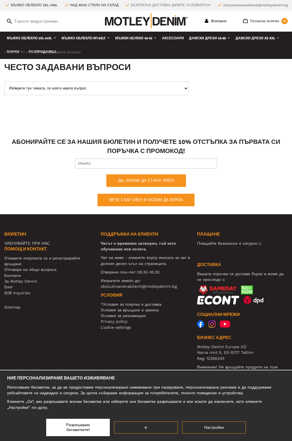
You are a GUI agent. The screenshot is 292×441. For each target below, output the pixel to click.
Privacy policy (114, 321)
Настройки (214, 427)
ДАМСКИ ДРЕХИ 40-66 (207, 38)
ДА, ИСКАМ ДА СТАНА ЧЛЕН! (146, 180)
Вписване (218, 21)
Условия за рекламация (123, 315)
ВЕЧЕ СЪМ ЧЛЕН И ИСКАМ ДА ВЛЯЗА (146, 199)
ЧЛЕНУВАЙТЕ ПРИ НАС (27, 243)
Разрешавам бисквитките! (78, 427)
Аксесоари (173, 38)
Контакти (12, 275)
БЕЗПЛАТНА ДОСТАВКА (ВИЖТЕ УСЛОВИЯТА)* (171, 5)
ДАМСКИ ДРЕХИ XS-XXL (255, 38)
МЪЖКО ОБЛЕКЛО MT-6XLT (84, 38)
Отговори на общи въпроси (30, 269)
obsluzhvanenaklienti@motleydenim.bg (255, 5)
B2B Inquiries (17, 293)
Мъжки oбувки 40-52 (133, 38)
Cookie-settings (116, 327)
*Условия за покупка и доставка (131, 304)
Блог (8, 287)
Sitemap (12, 307)
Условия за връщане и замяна (130, 310)
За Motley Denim (20, 281)
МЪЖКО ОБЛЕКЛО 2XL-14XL (29, 38)
